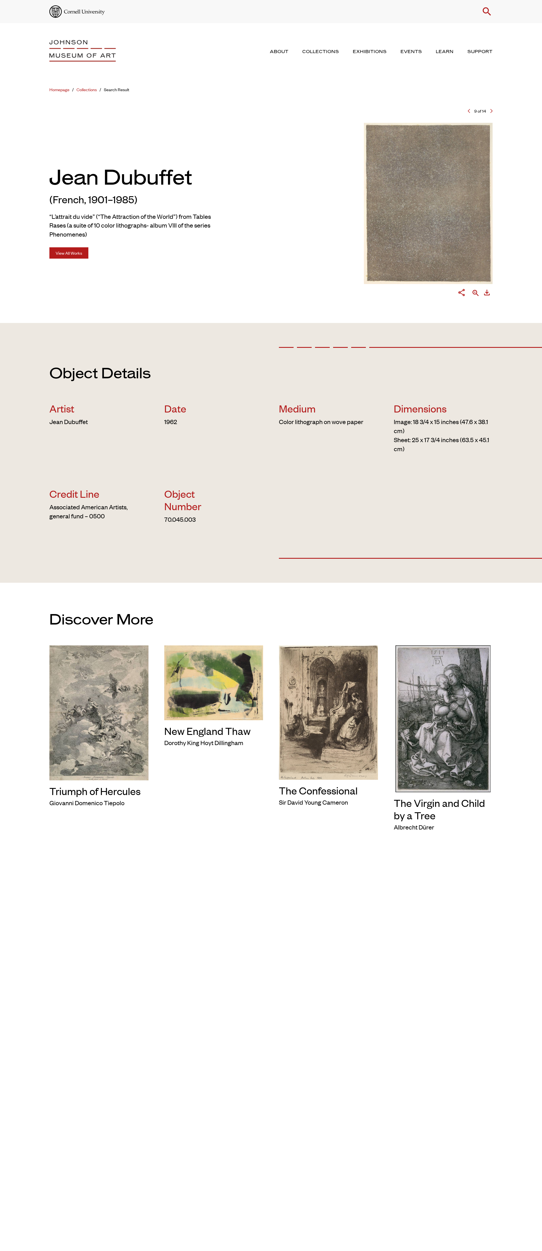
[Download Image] (487, 293)
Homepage (59, 89)
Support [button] (480, 51)
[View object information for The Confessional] (328, 711)
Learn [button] (445, 51)
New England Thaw (207, 730)
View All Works (69, 253)
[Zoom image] (475, 293)
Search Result (116, 89)
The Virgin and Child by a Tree (439, 809)
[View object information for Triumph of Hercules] (98, 712)
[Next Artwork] (491, 111)
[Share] (461, 293)
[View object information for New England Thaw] (213, 681)
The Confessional (318, 790)
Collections (87, 89)
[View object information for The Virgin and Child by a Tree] (443, 718)
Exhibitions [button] (370, 51)
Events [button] (411, 51)
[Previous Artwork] (469, 111)
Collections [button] (320, 51)
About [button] (279, 51)
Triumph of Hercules (95, 790)
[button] (487, 11)
